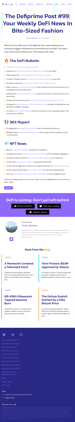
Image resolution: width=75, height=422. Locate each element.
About (4, 378)
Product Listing (7, 382)
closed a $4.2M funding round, (28, 132)
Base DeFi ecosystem (9, 347)
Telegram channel (40, 212)
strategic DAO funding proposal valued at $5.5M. (46, 100)
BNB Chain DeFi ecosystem (11, 365)
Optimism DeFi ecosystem (11, 361)
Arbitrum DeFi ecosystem (10, 358)
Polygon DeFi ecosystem (10, 354)
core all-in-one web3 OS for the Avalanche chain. (39, 83)
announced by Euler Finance (26, 94)
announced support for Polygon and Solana (31, 71)
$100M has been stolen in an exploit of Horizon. (22, 67)
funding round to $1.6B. (61, 166)
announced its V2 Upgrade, (27, 87)
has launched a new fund (25, 162)
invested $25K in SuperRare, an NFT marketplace (30, 174)
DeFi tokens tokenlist (9, 372)
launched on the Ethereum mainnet (39, 79)
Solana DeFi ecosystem (10, 340)
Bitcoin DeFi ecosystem (10, 351)
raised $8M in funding (35, 170)
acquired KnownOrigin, (21, 150)
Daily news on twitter (51, 206)
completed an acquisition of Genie (34, 154)
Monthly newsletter (24, 206)
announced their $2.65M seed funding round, (31, 104)
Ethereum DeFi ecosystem (11, 344)
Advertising (6, 385)
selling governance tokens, (28, 128)
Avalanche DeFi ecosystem (11, 368)
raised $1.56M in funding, (22, 111)
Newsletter (8, 188)
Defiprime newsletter (9, 374)
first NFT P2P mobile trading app (39, 158)
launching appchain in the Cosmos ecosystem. (35, 75)
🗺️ (15, 404)
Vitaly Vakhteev (31, 38)
